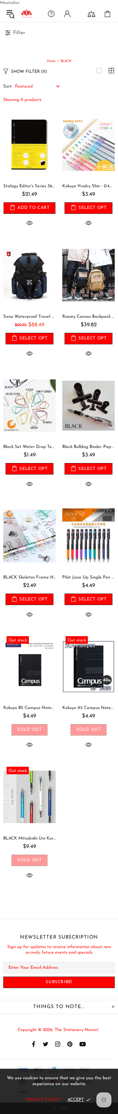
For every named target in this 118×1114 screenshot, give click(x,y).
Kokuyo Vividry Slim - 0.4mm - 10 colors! (88, 186)
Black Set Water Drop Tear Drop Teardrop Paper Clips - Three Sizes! (29, 447)
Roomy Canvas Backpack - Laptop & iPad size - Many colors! (88, 316)
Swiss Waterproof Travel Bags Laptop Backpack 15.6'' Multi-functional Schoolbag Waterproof (29, 316)
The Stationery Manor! (26, 14)
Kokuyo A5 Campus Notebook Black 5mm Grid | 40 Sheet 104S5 (88, 708)
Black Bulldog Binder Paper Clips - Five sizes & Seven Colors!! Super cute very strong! (88, 447)
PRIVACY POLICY (43, 1100)
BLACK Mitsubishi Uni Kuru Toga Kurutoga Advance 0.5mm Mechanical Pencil (29, 838)
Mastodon (9, 3)
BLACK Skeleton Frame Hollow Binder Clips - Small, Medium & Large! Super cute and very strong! (29, 577)
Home (51, 61)
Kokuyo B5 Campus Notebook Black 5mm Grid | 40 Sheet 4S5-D (29, 708)
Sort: (7, 86)
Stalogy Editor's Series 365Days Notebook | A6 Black (29, 186)
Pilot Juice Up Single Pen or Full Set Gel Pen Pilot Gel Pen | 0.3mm (88, 577)
